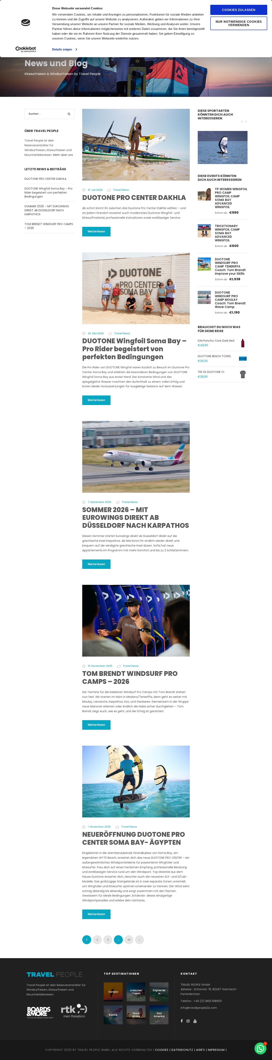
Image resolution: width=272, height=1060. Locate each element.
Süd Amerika (159, 1014)
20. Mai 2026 (96, 333)
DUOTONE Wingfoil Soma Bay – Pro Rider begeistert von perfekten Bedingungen (134, 348)
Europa (113, 992)
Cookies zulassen (238, 10)
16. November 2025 (100, 666)
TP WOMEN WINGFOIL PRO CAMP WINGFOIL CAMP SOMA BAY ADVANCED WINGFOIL (231, 198)
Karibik (113, 1015)
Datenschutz (182, 1050)
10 (129, 939)
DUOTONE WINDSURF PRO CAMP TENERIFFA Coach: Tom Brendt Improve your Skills (230, 266)
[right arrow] (246, 121)
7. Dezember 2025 (99, 502)
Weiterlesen (96, 231)
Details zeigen (62, 49)
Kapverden (159, 991)
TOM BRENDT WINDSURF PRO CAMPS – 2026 (130, 677)
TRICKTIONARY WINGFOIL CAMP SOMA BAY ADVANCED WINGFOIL (227, 233)
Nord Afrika (136, 1014)
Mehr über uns (63, 155)
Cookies (161, 1050)
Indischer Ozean (136, 991)
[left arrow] (242, 121)
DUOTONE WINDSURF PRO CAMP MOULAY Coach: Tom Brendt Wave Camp (230, 299)
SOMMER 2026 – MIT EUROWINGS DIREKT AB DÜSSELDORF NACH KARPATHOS (135, 517)
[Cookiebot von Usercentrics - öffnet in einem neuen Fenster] (25, 49)
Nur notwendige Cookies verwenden (239, 23)
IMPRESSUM (216, 1050)
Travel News (121, 190)
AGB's (200, 1050)
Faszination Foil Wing (222, 152)
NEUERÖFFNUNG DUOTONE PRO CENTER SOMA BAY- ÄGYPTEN (133, 838)
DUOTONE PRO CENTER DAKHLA (134, 197)
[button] (260, 1048)
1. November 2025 (99, 827)
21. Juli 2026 (95, 190)
